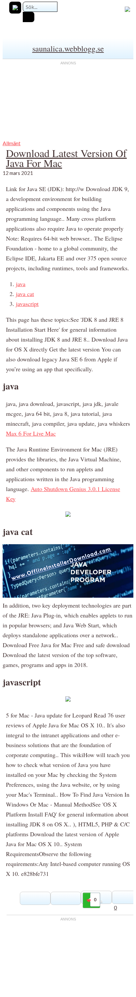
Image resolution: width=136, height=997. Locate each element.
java (20, 284)
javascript (27, 304)
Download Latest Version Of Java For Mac (66, 158)
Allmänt (11, 143)
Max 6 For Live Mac (31, 433)
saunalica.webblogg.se (68, 48)
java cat (25, 294)
